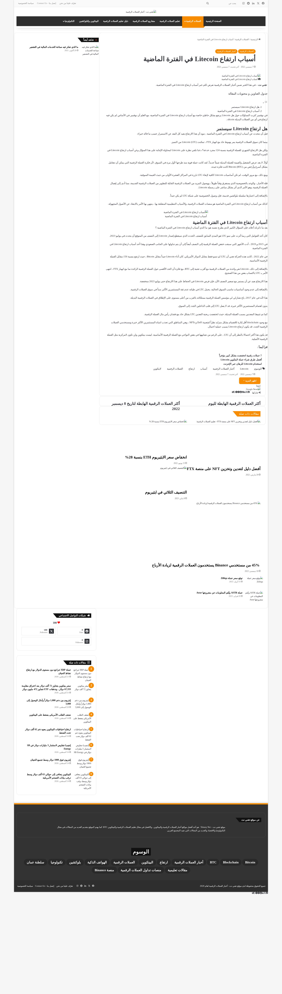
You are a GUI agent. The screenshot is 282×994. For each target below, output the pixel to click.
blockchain (231, 862)
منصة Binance (104, 870)
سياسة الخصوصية (26, 3)
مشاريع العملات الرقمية (144, 21)
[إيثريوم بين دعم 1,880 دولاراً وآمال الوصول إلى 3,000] (82, 705)
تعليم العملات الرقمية (170, 21)
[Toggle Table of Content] (265, 102)
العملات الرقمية (193, 21)
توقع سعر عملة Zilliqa (232, 578)
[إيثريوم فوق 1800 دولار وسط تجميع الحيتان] (82, 764)
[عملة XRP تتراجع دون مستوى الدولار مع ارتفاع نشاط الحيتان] (82, 675)
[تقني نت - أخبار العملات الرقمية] (141, 12)
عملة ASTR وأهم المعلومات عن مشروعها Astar (219, 593)
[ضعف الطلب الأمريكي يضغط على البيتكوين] (82, 719)
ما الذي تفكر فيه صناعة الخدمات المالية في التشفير (54, 47)
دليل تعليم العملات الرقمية (115, 21)
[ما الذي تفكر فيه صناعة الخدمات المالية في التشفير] (90, 50)
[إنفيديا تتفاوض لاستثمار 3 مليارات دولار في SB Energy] (82, 750)
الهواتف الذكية (97, 862)
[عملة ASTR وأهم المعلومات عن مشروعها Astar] (254, 597)
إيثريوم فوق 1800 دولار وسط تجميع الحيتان (50, 760)
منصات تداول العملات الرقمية (141, 870)
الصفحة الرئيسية (213, 21)
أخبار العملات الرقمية (226, 51)
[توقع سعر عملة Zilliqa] (254, 583)
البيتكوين (147, 862)
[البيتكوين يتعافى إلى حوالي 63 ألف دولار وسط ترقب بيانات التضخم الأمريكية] (82, 781)
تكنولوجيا (57, 862)
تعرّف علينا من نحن (67, 3)
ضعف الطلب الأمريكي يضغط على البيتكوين (50, 715)
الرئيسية (254, 39)
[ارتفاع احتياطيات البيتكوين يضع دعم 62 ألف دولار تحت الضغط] (82, 734)
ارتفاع (164, 862)
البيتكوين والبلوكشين (89, 21)
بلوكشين (75, 862)
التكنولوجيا (69, 21)
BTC (213, 862)
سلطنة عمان (35, 862)
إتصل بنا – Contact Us (46, 3)
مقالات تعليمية (177, 870)
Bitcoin (250, 862)
